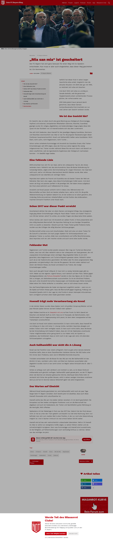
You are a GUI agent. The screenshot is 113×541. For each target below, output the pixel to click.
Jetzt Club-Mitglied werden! (55, 533)
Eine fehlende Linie (29, 86)
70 (91, 73)
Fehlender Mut (28, 91)
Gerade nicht (73, 533)
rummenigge (34, 455)
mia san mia (58, 451)
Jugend (76, 3)
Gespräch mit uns (56, 312)
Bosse (32, 451)
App (94, 3)
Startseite (32, 55)
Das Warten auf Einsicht (31, 103)
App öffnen (86, 439)
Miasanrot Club (101, 3)
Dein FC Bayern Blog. (14, 2)
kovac (50, 451)
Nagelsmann (66, 451)
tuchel (49, 455)
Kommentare (27, 106)
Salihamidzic (42, 455)
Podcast (82, 3)
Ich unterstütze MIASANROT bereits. (56, 537)
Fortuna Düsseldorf (54, 276)
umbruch (56, 455)
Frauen (70, 3)
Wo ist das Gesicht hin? (30, 84)
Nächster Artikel (84, 461)
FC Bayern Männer (42, 55)
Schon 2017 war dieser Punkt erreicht (35, 88)
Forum (89, 3)
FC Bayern (38, 451)
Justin (31, 73)
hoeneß (45, 451)
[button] (86, 480)
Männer (64, 3)
